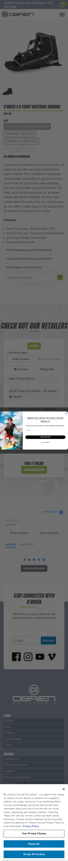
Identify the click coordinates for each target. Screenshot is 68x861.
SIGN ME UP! (45, 437)
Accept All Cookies (34, 854)
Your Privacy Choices (34, 833)
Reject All (33, 844)
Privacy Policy (31, 826)
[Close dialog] (66, 413)
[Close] (64, 789)
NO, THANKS (45, 442)
